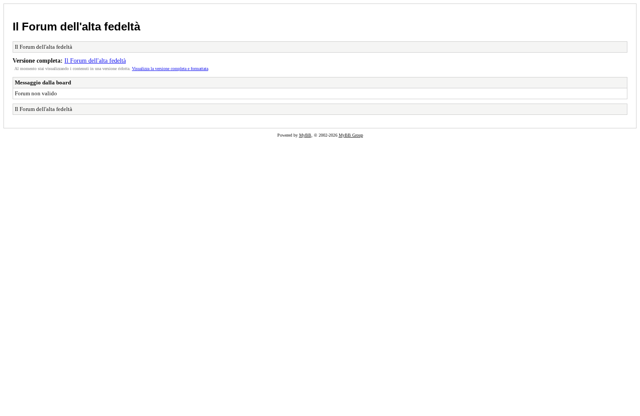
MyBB (305, 135)
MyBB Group (351, 135)
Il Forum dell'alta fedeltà (76, 26)
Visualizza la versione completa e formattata (170, 68)
